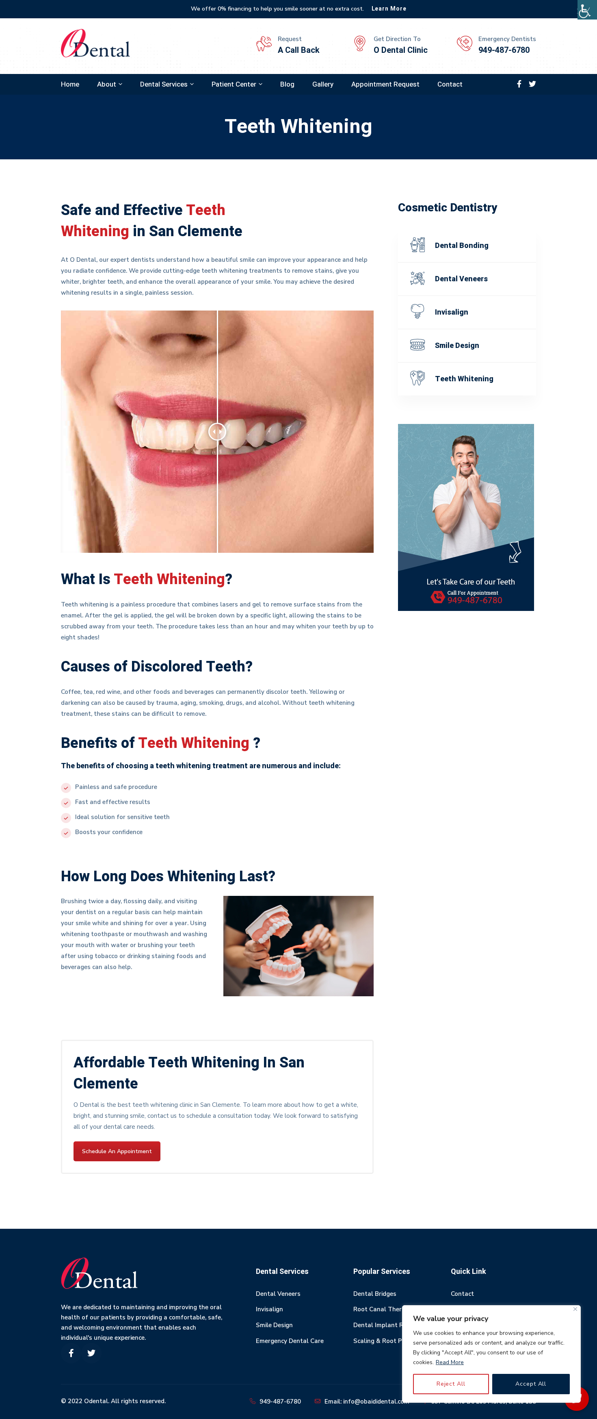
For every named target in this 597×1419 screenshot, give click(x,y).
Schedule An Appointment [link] (117, 1151)
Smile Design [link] (457, 345)
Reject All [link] (451, 1384)
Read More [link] (450, 1362)
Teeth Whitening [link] (464, 379)
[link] (587, 10)
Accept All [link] (530, 1384)
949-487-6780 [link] (280, 1401)
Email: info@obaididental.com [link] (366, 1401)
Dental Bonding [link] (462, 245)
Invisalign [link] (451, 312)
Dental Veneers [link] (461, 279)
